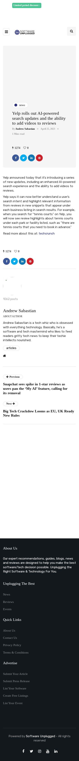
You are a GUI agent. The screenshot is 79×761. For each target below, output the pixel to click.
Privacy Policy (12, 645)
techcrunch (47, 233)
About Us (9, 630)
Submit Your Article (15, 674)
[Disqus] (39, 482)
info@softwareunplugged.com (41, 14)
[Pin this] (39, 157)
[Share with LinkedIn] (31, 157)
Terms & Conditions (16, 652)
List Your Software (14, 688)
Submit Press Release (16, 681)
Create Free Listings (15, 695)
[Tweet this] (23, 157)
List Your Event (12, 703)
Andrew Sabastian (25, 128)
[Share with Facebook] (15, 157)
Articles (11, 348)
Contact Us (10, 637)
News (6, 594)
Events (7, 609)
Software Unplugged (41, 736)
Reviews (8, 602)
